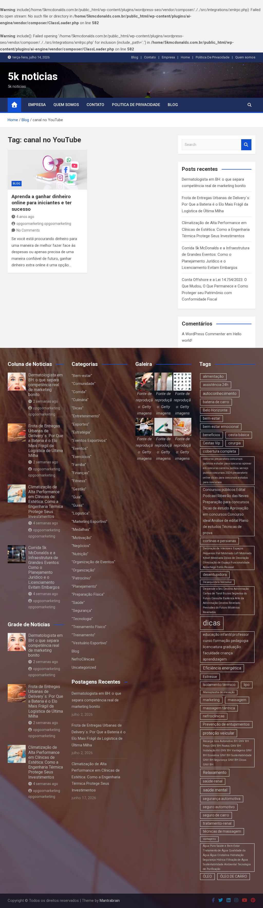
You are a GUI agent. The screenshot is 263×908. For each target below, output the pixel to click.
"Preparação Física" (88, 594)
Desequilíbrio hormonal (217, 582)
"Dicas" (77, 408)
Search (246, 144)
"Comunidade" (84, 383)
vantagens (209, 839)
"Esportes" (80, 424)
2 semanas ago (45, 401)
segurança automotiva (221, 799)
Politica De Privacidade (212, 57)
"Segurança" (82, 610)
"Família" (79, 464)
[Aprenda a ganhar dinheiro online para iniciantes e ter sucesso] (47, 170)
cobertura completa (219, 451)
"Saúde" (78, 602)
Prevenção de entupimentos (226, 724)
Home (185, 57)
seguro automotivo (219, 807)
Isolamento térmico (219, 685)
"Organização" (83, 570)
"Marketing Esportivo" (89, 521)
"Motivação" (82, 537)
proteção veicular (218, 733)
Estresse (210, 677)
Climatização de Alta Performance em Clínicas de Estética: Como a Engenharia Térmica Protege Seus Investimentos (216, 229)
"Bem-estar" (82, 375)
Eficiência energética (222, 668)
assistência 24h (215, 385)
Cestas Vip (211, 443)
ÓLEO (207, 876)
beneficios (211, 435)
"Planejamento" (84, 586)
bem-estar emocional (221, 427)
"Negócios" (81, 545)
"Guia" (77, 497)
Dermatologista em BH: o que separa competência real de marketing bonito (45, 385)
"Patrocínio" (81, 578)
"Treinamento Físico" (89, 626)
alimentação (213, 376)
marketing (211, 700)
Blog (134, 57)
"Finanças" (80, 473)
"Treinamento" (83, 635)
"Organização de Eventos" (93, 562)
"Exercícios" (81, 456)
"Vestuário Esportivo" (89, 643)
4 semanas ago (45, 523)
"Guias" (78, 505)
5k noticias (33, 76)
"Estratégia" (81, 432)
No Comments (28, 230)
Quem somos (245, 57)
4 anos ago (25, 217)
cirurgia (234, 443)
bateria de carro (216, 402)
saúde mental (215, 790)
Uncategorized (84, 667)
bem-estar (211, 418)
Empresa (168, 57)
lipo (247, 685)
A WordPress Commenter (204, 334)
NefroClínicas (83, 659)
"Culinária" (80, 400)
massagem (237, 700)
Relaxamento (215, 772)
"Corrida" (79, 392)
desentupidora (215, 574)
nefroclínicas (213, 716)
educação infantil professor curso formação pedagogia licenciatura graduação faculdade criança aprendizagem (226, 646)
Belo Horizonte (215, 410)
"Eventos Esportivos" (89, 440)
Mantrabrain (110, 900)
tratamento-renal (217, 823)
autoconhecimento (220, 393)
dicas (212, 623)
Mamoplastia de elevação (218, 692)
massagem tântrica (219, 708)
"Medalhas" (81, 529)
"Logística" (81, 513)
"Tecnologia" (82, 618)
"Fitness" (79, 481)
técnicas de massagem (222, 831)
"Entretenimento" (86, 416)
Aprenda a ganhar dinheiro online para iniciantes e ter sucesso (42, 202)
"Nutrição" (80, 554)
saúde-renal (212, 781)
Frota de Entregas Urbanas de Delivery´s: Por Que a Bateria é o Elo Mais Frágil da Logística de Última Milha (216, 204)
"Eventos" (80, 448)
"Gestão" (79, 489)
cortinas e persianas (219, 541)
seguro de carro (216, 815)
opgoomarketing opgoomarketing (43, 224)
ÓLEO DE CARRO (233, 876)
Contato (150, 57)
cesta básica (238, 435)
